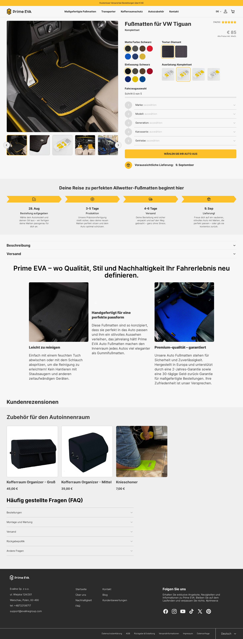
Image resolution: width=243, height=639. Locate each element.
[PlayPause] (95, 303)
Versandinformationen (169, 633)
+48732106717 (22, 605)
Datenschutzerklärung (112, 633)
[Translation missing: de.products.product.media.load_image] (17, 145)
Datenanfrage (203, 633)
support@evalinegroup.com (26, 611)
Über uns (81, 595)
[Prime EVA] (26, 580)
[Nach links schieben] (6, 145)
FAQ (78, 606)
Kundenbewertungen (114, 600)
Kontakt (106, 589)
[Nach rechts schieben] (118, 145)
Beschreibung (18, 245)
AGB (128, 633)
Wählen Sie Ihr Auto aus (180, 153)
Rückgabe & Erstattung (144, 633)
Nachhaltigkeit (84, 600)
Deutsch (226, 633)
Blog (105, 595)
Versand (14, 254)
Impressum (188, 633)
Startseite (81, 589)
